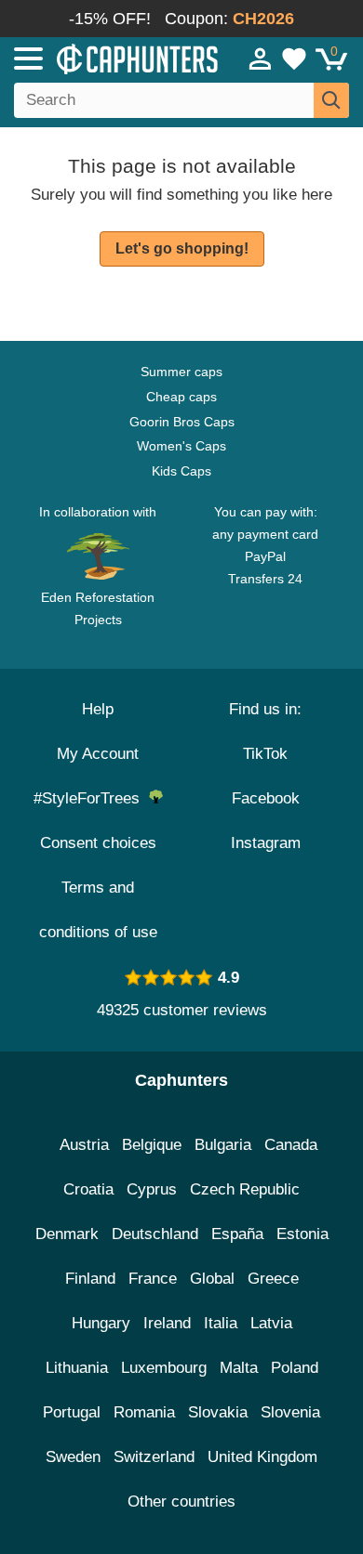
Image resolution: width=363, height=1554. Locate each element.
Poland (294, 1368)
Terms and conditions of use (98, 910)
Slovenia (290, 1412)
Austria (84, 1145)
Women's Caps (181, 445)
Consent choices (98, 843)
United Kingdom (262, 1457)
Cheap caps (181, 396)
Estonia (302, 1234)
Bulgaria (223, 1145)
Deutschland (155, 1234)
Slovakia (218, 1412)
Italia (220, 1323)
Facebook (266, 798)
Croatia (88, 1189)
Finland (90, 1278)
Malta (239, 1368)
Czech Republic (245, 1189)
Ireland (167, 1323)
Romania (144, 1412)
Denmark (67, 1234)
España (237, 1234)
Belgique (152, 1145)
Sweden (73, 1457)
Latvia (271, 1323)
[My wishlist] (294, 58)
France (152, 1278)
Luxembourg (164, 1368)
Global (212, 1278)
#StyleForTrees (91, 798)
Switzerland (154, 1457)
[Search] (331, 100)
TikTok (265, 754)
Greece (273, 1278)
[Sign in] (260, 58)
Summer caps (181, 371)
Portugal (72, 1412)
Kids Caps (181, 471)
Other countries (181, 1501)
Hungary (101, 1323)
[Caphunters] (106, 57)
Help (98, 709)
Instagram (266, 843)
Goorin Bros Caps (182, 421)
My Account (98, 754)
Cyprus (152, 1189)
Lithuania (77, 1368)
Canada (290, 1145)
